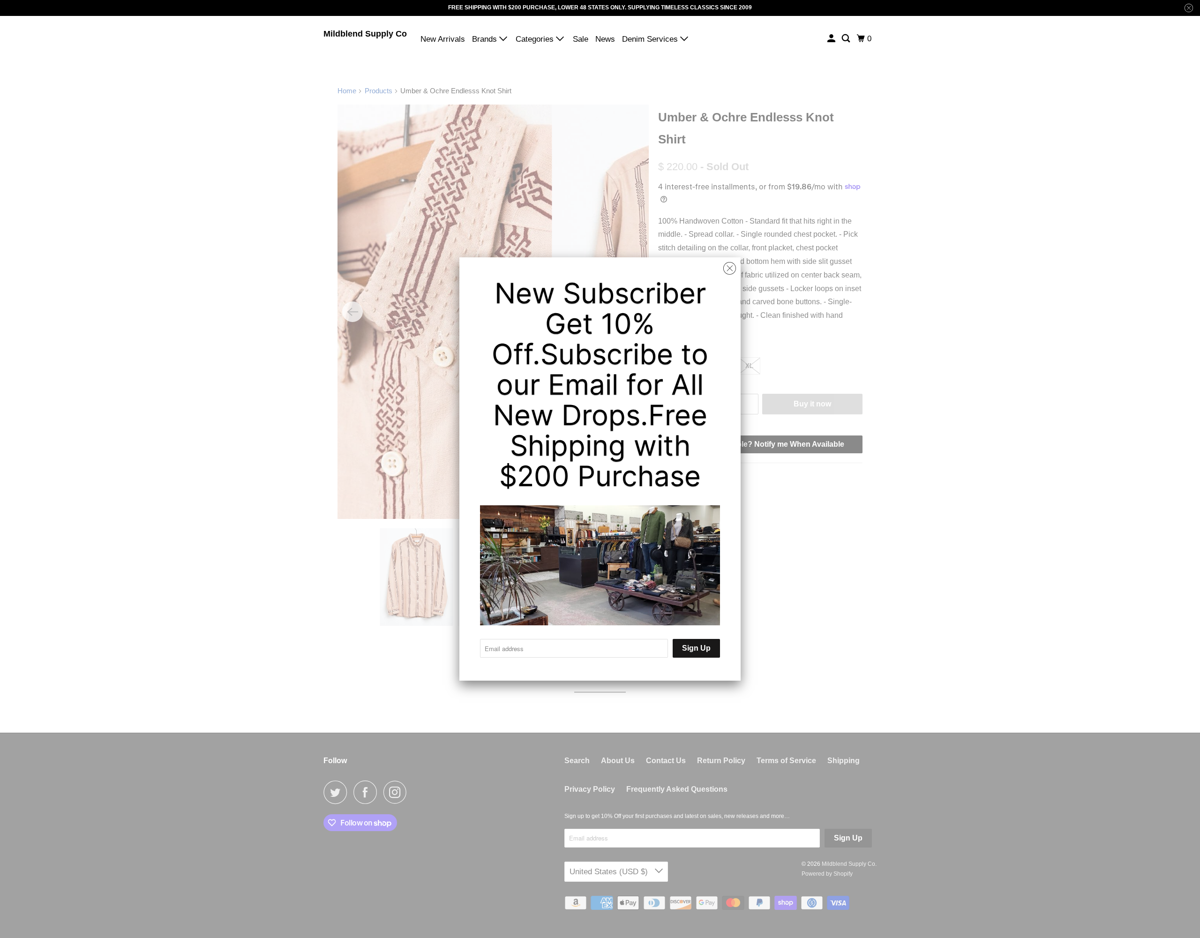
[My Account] (832, 39)
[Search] (846, 39)
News (605, 39)
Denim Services (651, 39)
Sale (580, 39)
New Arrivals (442, 39)
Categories (536, 39)
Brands (485, 39)
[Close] (729, 268)
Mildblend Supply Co (365, 33)
